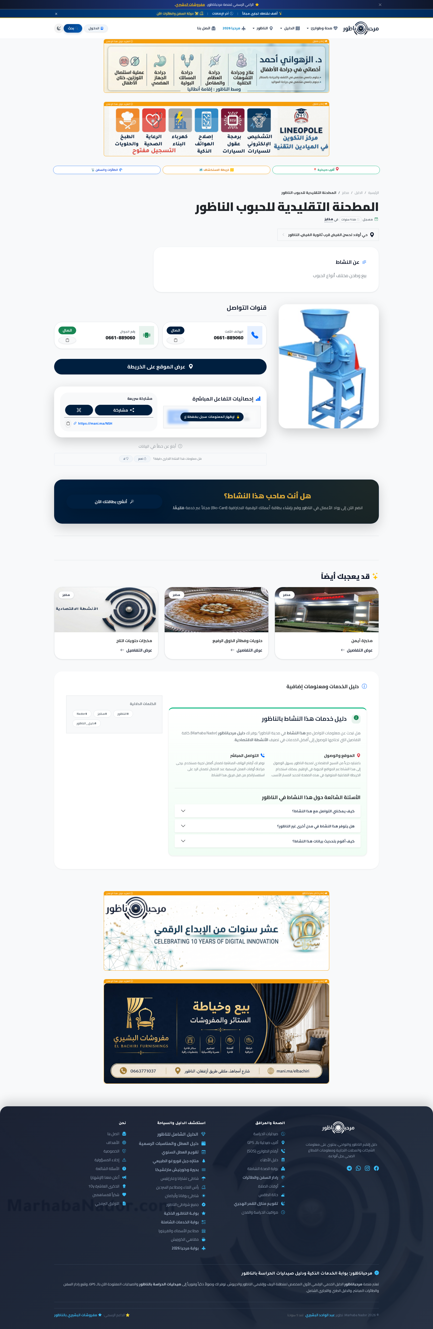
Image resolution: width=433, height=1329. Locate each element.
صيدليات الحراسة (265, 1134)
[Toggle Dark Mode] (59, 28)
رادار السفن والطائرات (260, 1178)
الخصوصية (111, 1151)
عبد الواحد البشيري (320, 1315)
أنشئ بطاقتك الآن (111, 501)
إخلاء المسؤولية (106, 1160)
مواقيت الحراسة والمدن (260, 1212)
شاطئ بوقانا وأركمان (182, 1196)
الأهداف (112, 1143)
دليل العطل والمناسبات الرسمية (168, 1143)
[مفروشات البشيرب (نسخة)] (216, 1033)
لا (124, 458)
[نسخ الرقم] (175, 340)
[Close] (380, 4)
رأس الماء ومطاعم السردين (177, 1187)
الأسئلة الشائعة (107, 1169)
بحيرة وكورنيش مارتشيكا (177, 1170)
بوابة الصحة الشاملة (262, 1169)
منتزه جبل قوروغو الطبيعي (176, 1161)
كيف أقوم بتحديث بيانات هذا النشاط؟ (323, 841)
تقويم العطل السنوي (180, 1152)
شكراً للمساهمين (105, 1195)
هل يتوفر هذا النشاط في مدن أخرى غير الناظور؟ (316, 826)
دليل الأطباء (269, 1160)
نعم (141, 458)
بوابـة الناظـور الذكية (181, 1213)
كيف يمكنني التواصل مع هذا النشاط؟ (323, 811)
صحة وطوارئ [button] (321, 28)
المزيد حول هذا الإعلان (118, 41)
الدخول (93, 28)
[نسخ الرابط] (68, 423)
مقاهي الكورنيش (185, 1239)
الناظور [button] (262, 28)
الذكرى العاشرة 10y (103, 1186)
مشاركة (120, 410)
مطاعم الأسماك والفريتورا (178, 1231)
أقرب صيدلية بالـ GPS (262, 1143)
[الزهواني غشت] (216, 68)
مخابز (345, 192)
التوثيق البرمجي (107, 1204)
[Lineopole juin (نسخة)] (216, 131)
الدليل (359, 192)
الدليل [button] (289, 28)
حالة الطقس (268, 1195)
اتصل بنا (203, 28)
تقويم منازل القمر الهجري (256, 1204)
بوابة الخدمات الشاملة (180, 1222)
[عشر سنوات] (216, 932)
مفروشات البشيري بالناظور (75, 1315)
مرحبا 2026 (231, 28)
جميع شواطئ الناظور (182, 1205)
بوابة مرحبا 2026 (185, 1248)
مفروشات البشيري (190, 4)
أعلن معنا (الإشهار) (104, 1178)
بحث (71, 28)
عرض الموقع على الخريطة (156, 366)
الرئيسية (373, 192)
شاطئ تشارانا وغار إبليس (180, 1179)
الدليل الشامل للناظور (177, 1134)
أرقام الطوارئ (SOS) (262, 1151)
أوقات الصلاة (268, 1186)
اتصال (175, 330)
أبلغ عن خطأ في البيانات (158, 446)
